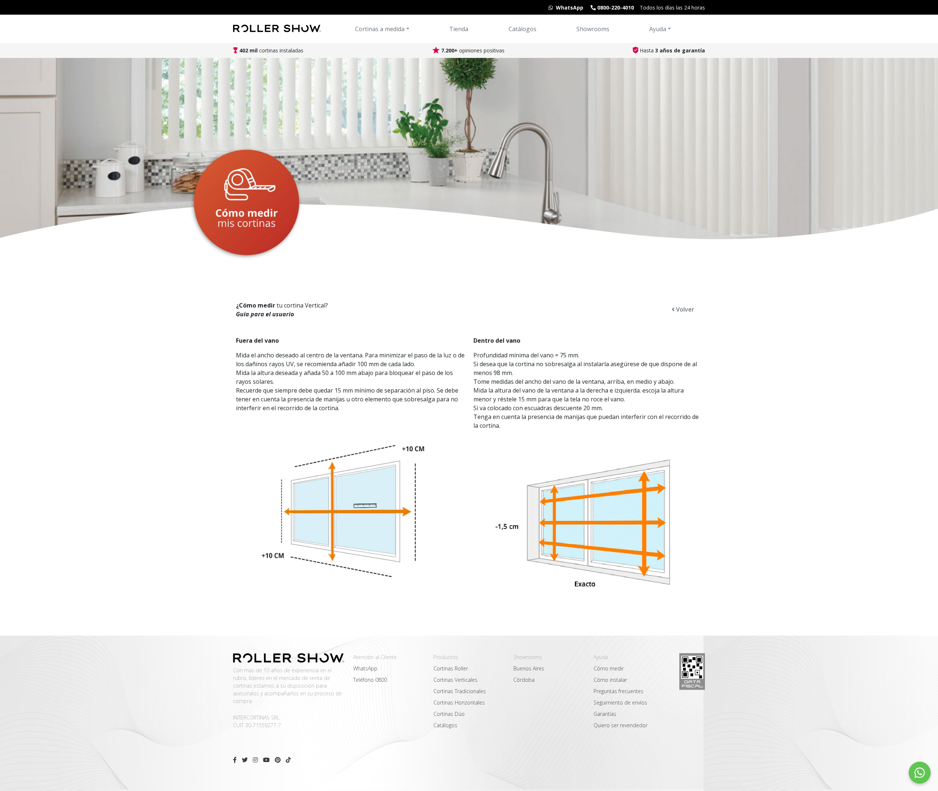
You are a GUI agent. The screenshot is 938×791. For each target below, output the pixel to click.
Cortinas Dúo (449, 713)
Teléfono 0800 (370, 679)
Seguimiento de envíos (620, 702)
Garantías (605, 713)
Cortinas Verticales (455, 679)
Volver (684, 309)
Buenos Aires (528, 668)
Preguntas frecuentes (618, 691)
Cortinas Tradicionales (459, 691)
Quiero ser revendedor (620, 725)
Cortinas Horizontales (459, 702)
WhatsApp (365, 668)
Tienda (458, 29)
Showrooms (592, 29)
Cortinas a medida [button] (380, 29)
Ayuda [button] (657, 29)
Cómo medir (609, 668)
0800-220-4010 (615, 7)
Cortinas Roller (450, 668)
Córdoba (524, 679)
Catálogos (522, 29)
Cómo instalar (610, 679)
